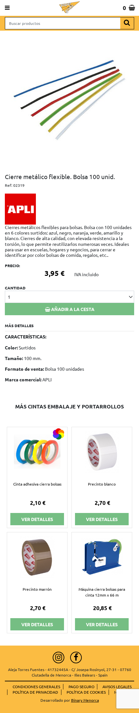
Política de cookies (86, 692)
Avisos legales (117, 686)
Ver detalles (37, 519)
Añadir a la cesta (72, 309)
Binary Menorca (85, 700)
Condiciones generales (36, 686)
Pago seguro (81, 686)
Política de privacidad (35, 692)
